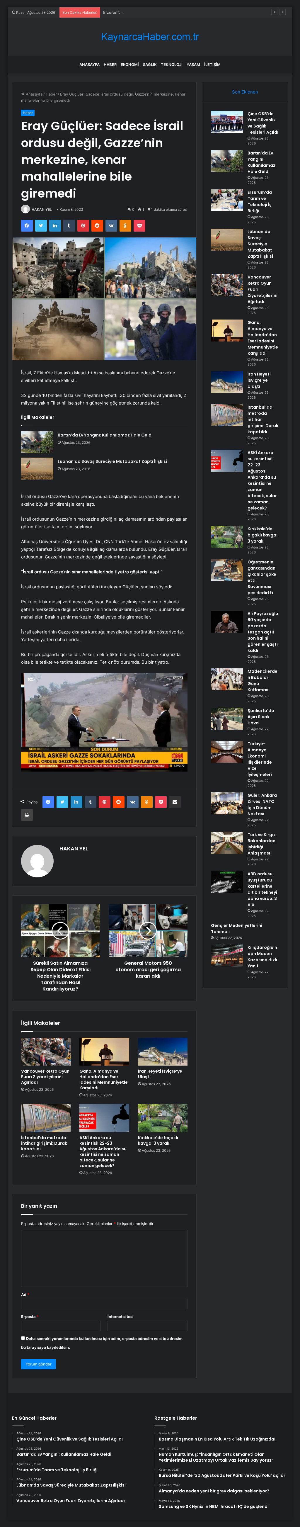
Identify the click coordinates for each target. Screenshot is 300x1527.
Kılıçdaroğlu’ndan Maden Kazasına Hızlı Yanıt (262, 957)
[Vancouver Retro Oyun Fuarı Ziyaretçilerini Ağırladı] (46, 1052)
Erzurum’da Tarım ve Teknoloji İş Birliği (137, 12)
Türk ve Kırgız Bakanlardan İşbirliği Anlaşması (262, 844)
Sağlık (150, 64)
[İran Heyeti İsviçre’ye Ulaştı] (163, 1052)
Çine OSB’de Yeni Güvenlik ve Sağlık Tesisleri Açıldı (263, 123)
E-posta (30, 1316)
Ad (25, 1294)
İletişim (212, 64)
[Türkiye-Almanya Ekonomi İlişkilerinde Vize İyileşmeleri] (227, 752)
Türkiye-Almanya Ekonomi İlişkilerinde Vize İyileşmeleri (260, 759)
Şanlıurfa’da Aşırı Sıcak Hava (261, 717)
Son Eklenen (245, 92)
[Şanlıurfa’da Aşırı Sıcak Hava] (227, 719)
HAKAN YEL (42, 209)
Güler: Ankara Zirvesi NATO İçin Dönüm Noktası (262, 804)
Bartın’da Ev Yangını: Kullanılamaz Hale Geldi (105, 435)
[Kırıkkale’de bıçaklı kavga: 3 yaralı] (163, 1118)
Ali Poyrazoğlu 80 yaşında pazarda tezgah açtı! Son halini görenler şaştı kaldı (263, 632)
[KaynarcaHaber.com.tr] (150, 37)
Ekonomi (130, 64)
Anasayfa (89, 64)
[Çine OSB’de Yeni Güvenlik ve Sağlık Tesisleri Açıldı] (227, 122)
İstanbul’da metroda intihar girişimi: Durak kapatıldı (44, 1143)
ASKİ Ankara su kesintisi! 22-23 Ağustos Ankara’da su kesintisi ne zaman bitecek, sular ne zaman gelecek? (103, 1151)
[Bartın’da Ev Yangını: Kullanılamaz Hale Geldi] (37, 442)
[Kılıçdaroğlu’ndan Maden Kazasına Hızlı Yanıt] (227, 956)
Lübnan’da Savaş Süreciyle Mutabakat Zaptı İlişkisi (112, 461)
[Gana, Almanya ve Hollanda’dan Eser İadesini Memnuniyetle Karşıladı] (104, 1052)
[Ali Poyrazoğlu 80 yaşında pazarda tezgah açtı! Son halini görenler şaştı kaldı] (227, 622)
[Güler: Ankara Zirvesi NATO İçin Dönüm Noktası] (227, 803)
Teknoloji (172, 64)
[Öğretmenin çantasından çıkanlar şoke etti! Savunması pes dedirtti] (227, 570)
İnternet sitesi (121, 1316)
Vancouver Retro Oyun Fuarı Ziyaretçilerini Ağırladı (45, 1076)
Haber (110, 64)
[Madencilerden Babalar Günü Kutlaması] (227, 679)
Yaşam (193, 64)
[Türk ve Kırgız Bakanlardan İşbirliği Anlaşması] (227, 843)
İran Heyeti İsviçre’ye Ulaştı (160, 1074)
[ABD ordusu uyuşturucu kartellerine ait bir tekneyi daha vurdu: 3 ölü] (227, 882)
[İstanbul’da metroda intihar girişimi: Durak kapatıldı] (46, 1118)
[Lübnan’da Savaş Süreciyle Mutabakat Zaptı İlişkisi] (37, 469)
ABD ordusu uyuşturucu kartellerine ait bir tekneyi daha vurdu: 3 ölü (262, 889)
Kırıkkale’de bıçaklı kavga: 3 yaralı (158, 1140)
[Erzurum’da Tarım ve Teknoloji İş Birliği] (227, 200)
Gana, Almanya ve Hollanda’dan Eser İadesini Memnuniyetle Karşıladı (103, 1079)
